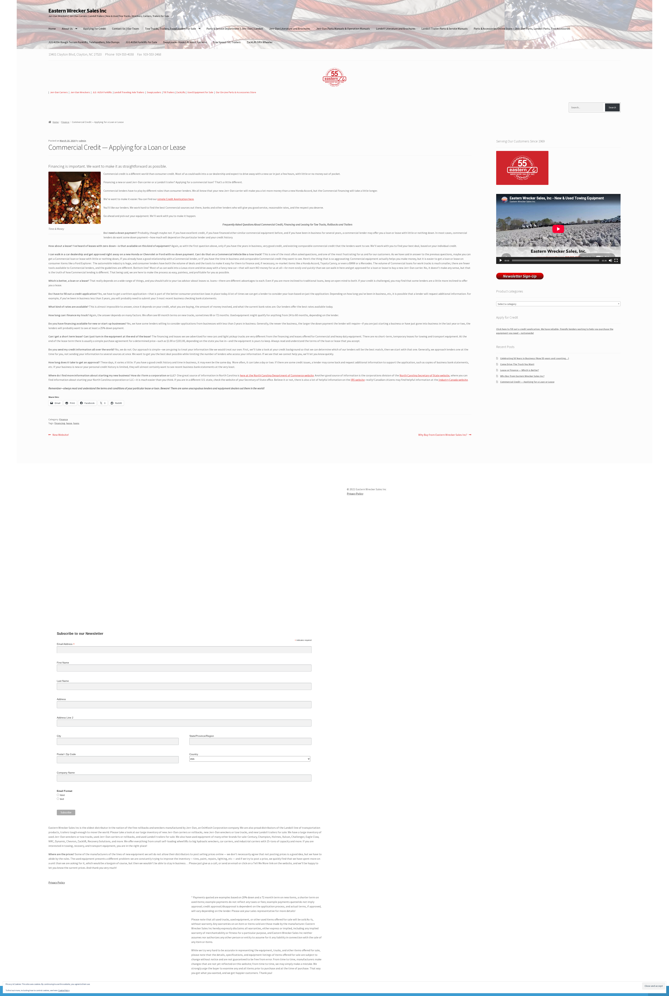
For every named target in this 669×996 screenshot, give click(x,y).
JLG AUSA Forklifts (102, 92)
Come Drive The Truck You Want (517, 364)
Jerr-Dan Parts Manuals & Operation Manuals (343, 28)
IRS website (358, 379)
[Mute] (610, 260)
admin (82, 140)
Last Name (63, 680)
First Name (63, 662)
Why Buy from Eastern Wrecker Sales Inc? (442, 435)
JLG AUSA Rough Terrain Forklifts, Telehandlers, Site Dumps (84, 42)
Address (61, 699)
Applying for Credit (94, 28)
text (62, 799)
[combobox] (558, 303)
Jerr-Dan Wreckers (80, 92)
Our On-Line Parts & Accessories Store (236, 92)
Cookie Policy (64, 990)
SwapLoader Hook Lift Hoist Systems (185, 42)
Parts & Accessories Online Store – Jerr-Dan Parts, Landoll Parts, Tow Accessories (522, 28)
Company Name (66, 772)
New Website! (60, 435)
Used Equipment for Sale (200, 92)
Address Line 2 (65, 717)
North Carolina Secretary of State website (424, 375)
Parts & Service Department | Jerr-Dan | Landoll (234, 28)
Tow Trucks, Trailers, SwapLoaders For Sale (170, 28)
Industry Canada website (453, 379)
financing (59, 423)
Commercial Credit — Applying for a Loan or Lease (527, 381)
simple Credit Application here (175, 199)
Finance (65, 122)
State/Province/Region (201, 736)
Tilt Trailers (169, 92)
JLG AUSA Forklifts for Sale (141, 42)
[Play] (500, 260)
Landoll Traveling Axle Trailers (129, 92)
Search (612, 107)
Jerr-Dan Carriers (59, 92)
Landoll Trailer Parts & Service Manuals (444, 28)
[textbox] (558, 304)
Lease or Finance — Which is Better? (519, 370)
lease (69, 423)
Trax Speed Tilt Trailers (227, 42)
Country (193, 754)
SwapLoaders (154, 92)
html (62, 795)
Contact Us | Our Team (125, 28)
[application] (558, 229)
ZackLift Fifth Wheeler (259, 42)
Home (52, 28)
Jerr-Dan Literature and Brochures (289, 28)
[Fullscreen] (616, 260)
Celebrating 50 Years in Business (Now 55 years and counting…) (534, 358)
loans (76, 423)
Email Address (66, 644)
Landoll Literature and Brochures (395, 28)
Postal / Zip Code (66, 754)
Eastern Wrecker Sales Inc (77, 10)
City (59, 736)
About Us (67, 28)
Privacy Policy (56, 882)
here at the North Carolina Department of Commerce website (277, 375)
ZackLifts (180, 92)
